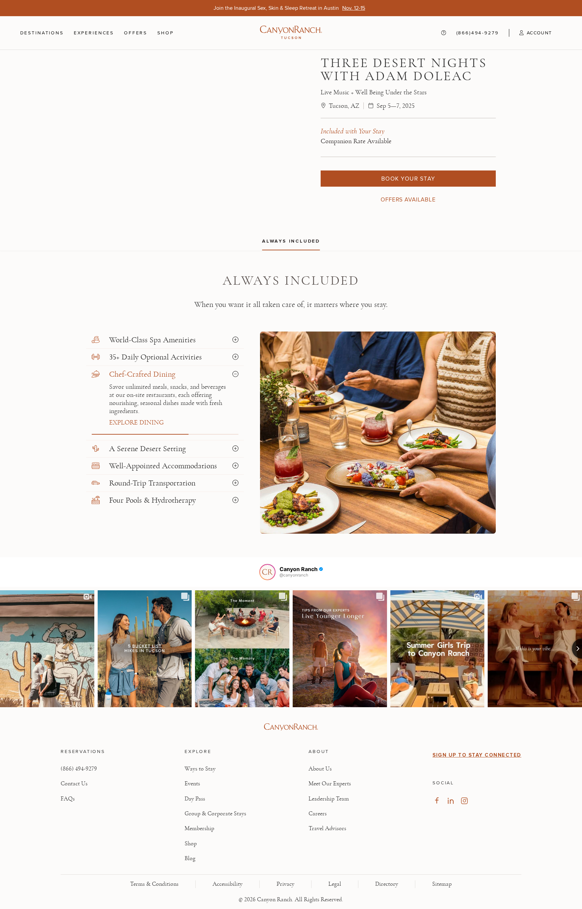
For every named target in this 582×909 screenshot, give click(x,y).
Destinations (42, 32)
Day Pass (195, 799)
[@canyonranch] (267, 572)
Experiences (94, 32)
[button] (530, 32)
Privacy (285, 884)
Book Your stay (408, 179)
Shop (165, 32)
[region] (291, 240)
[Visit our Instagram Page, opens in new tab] (464, 800)
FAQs (68, 799)
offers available (408, 199)
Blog (190, 858)
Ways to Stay (200, 769)
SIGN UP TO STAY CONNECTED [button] (476, 755)
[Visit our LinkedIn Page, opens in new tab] (450, 800)
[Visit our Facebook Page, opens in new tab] (436, 800)
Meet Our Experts (330, 784)
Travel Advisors (327, 828)
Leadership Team (329, 799)
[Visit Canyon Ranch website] (291, 727)
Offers (135, 32)
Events (192, 784)
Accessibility (228, 884)
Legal (334, 884)
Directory (386, 884)
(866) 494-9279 (79, 769)
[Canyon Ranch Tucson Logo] (291, 33)
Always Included (291, 241)
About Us (320, 769)
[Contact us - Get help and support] (443, 33)
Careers (318, 814)
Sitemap (442, 884)
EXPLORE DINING (136, 422)
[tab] (165, 340)
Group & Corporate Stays (215, 814)
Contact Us (74, 784)
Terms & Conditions (154, 884)
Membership (199, 828)
